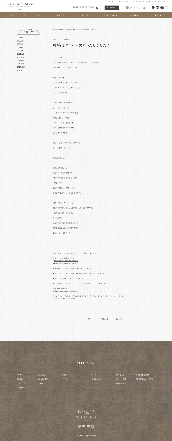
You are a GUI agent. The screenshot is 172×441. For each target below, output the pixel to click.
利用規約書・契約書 (142, 375)
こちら (90, 253)
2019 (19, 60)
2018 (19, 64)
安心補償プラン (42, 383)
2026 (19, 38)
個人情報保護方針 (121, 383)
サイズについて (22, 383)
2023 (19, 47)
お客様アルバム (96, 379)
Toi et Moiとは (21, 387)
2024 (19, 44)
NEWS (61, 29)
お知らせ (69, 29)
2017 (19, 67)
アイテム (65, 375)
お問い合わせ (119, 375)
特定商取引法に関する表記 (144, 379)
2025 (19, 41)
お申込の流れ (41, 375)
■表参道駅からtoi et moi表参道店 (66, 263)
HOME (55, 29)
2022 (19, 51)
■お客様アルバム (59, 158)
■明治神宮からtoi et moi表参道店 (66, 261)
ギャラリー (65, 379)
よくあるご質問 (42, 379)
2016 (19, 70)
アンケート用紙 (120, 379)
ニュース (93, 375)
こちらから (88, 268)
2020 (19, 57)
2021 (19, 54)
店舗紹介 (20, 379)
